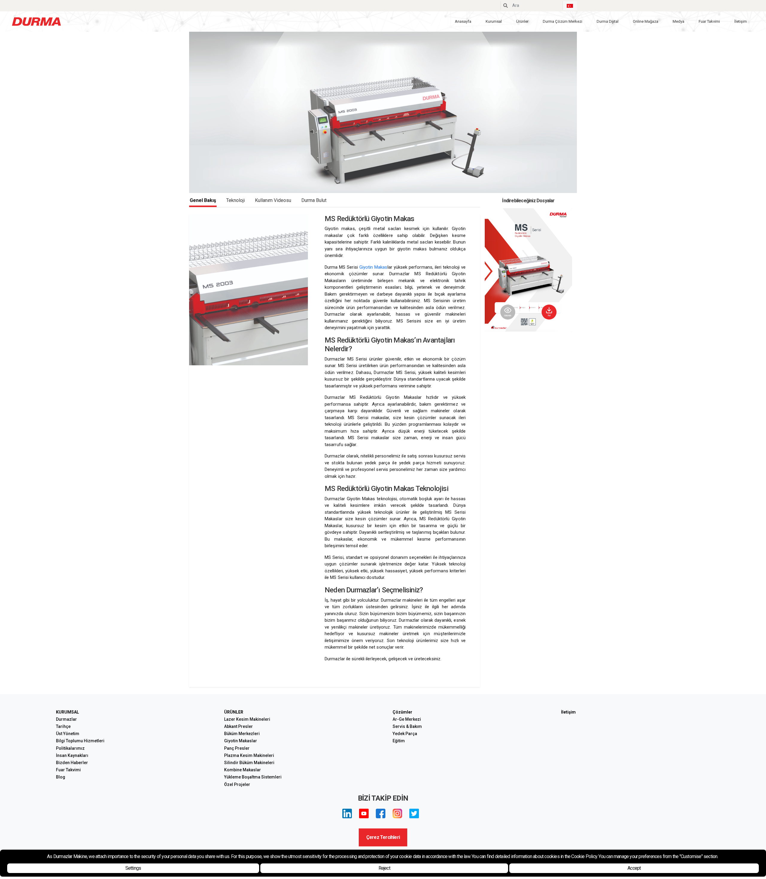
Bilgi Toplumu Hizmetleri (80, 740)
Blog (60, 777)
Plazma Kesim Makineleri (249, 755)
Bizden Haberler (72, 762)
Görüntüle (507, 315)
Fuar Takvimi (709, 21)
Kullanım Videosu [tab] (273, 200)
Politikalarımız (70, 748)
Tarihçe (63, 726)
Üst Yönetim (67, 733)
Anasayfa (463, 21)
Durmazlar (66, 719)
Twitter (414, 813)
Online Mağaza (645, 21)
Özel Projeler (237, 784)
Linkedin (347, 813)
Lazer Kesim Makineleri (247, 719)
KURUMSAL (67, 712)
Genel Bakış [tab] (203, 200)
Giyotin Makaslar (240, 740)
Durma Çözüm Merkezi (562, 21)
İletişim (740, 21)
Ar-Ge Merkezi (407, 719)
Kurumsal (494, 21)
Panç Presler (237, 748)
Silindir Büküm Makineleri (249, 762)
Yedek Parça (405, 733)
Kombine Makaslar (242, 769)
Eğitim (399, 740)
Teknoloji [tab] (235, 200)
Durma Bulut (313, 200)
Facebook (381, 813)
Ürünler (522, 21)
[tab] (314, 200)
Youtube (364, 813)
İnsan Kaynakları (72, 755)
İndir (549, 315)
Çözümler (402, 712)
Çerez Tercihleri (383, 837)
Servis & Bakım (407, 726)
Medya (678, 21)
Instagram (397, 813)
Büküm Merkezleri (242, 733)
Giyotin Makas (373, 267)
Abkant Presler (238, 726)
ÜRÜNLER (233, 712)
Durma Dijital (607, 21)
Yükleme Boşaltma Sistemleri (253, 777)
